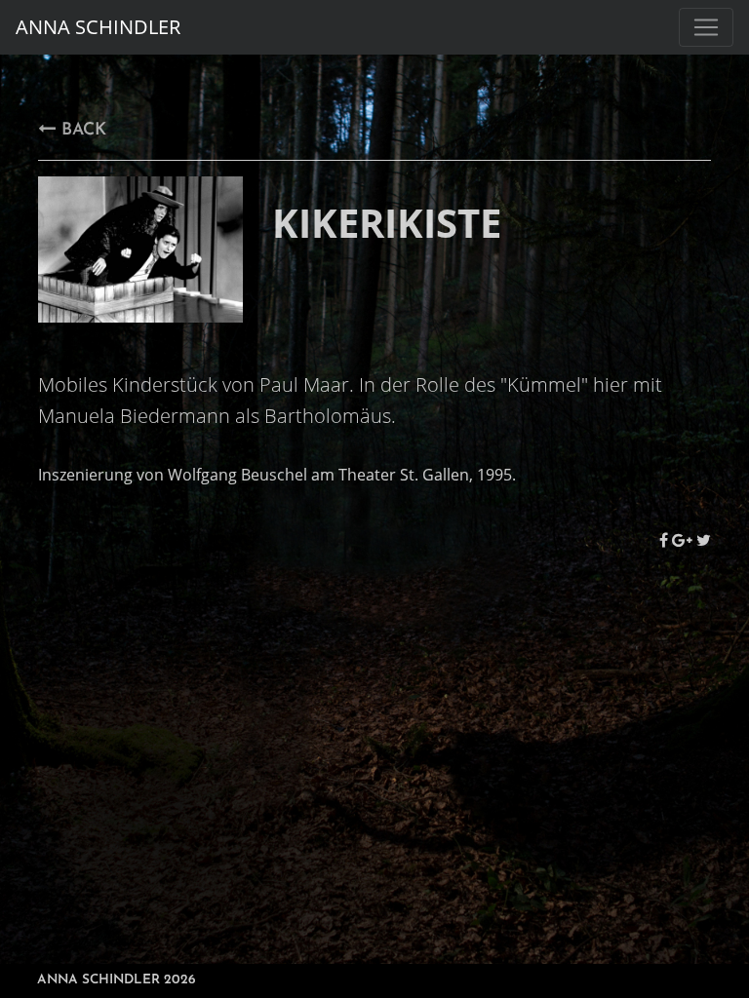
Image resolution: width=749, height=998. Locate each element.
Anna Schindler (98, 27)
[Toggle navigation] (706, 27)
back (81, 130)
